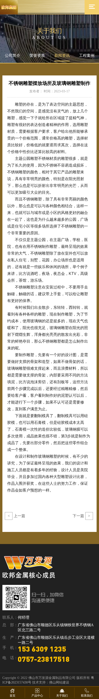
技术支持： (40, 682)
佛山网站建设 (59, 682)
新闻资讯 (62, 55)
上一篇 (16, 516)
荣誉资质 (37, 55)
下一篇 (81, 516)
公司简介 (12, 55)
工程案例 (86, 55)
